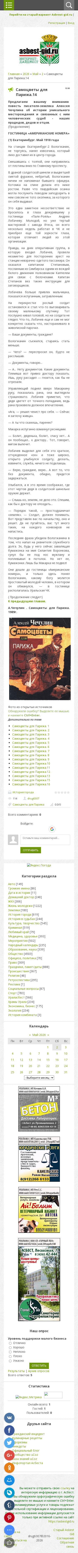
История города (23, 792)
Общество (15, 954)
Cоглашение (65, 1538)
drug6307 (33, 798)
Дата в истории (19, 893)
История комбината (22, 1015)
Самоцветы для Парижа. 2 (30, 730)
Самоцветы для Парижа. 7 (30, 751)
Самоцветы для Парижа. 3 (30, 734)
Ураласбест (16, 997)
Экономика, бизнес (21, 1006)
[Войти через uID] (23, 829)
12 (21, 1060)
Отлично (19, 1343)
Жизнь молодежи (20, 906)
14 (39, 1060)
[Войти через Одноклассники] (59, 829)
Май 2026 (39, 1035)
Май (35, 74)
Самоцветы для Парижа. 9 (30, 759)
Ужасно (18, 1360)
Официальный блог (26, 1450)
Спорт (12, 993)
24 (65, 1066)
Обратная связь (67, 1544)
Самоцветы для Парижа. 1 (30, 726)
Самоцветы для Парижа (28, 804)
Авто (11, 884)
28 (39, 1072)
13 (30, 1060)
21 (39, 1066)
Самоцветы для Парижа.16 (31, 784)
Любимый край (18, 932)
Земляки (14, 910)
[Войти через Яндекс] (45, 829)
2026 (26, 74)
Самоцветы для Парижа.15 (31, 780)
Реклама (14, 984)
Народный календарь (23, 945)
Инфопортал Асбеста (27, 1463)
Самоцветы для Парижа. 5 (30, 743)
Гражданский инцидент (28, 1434)
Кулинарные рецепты (27, 1438)
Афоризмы (19, 1442)
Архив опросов (38, 1371)
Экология (14, 1010)
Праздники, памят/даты (25, 967)
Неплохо (19, 1352)
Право (12, 962)
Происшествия (18, 971)
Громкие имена (19, 888)
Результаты (16, 1371)
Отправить (30, 850)
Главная (14, 74)
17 (65, 1060)
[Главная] (39, 66)
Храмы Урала (17, 1002)
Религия (14, 976)
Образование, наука (22, 949)
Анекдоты (19, 1446)
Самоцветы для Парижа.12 (31, 772)
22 (48, 1066)
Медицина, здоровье (23, 936)
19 (21, 1066)
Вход (71, 23)
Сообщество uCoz (25, 1455)
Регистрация (56, 23)
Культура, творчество (24, 923)
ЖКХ (11, 901)
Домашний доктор (21, 897)
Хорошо (18, 1347)
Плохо (17, 1356)
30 (57, 1072)
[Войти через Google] (52, 829)
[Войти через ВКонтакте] (30, 829)
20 (30, 1066)
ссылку (65, 1488)
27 (30, 1072)
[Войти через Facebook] (38, 829)
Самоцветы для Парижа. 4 (30, 738)
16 (57, 1060)
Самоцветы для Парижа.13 (31, 776)
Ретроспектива (19, 980)
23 (57, 1066)
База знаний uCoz (24, 1459)
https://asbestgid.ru (61, 1521)
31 (65, 1072)
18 (12, 1066)
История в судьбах (21, 919)
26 (21, 1072)
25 (12, 1072)
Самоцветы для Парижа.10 (31, 763)
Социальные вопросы (23, 989)
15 (48, 1060)
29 (48, 1072)
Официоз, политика (22, 958)
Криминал (15, 928)
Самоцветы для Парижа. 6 (30, 747)
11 (12, 1060)
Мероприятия (18, 941)
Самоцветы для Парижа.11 (31, 768)
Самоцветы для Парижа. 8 (30, 755)
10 (65, 1053)
